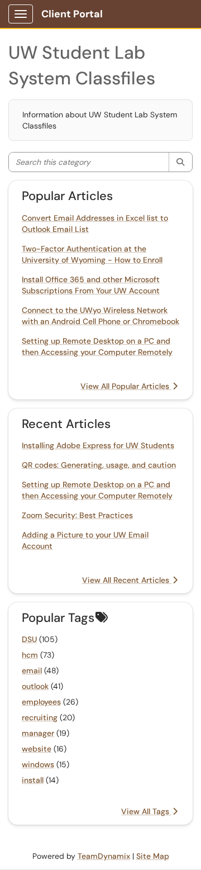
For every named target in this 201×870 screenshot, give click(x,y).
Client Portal (72, 14)
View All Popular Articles (125, 386)
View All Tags (146, 811)
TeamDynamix (104, 856)
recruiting (40, 717)
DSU (29, 639)
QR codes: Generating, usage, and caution (99, 465)
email (32, 670)
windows (38, 764)
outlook (35, 686)
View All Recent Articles (126, 580)
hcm (30, 655)
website (36, 749)
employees (41, 702)
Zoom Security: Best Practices (77, 515)
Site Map (152, 856)
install (33, 780)
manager (38, 733)
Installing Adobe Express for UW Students (98, 445)
